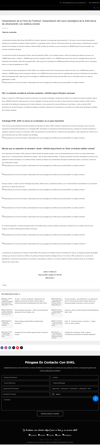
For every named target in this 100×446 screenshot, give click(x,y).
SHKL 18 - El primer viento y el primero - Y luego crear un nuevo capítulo (80, 322)
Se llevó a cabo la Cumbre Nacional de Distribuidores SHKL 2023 (82, 311)
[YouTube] (50, 435)
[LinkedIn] (41, 435)
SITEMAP (70, 442)
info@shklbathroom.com (69, 3)
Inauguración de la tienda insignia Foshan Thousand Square (31, 333)
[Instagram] (66, 435)
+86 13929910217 (94, 3)
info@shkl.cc (82, 3)
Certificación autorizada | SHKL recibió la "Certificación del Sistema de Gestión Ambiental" (80, 333)
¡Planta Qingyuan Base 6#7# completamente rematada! (29, 322)
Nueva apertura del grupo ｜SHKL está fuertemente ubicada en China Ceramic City (31, 311)
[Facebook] (33, 435)
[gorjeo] (58, 435)
